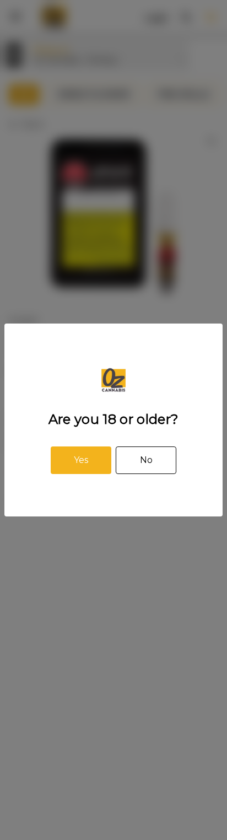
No (146, 460)
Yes (81, 460)
